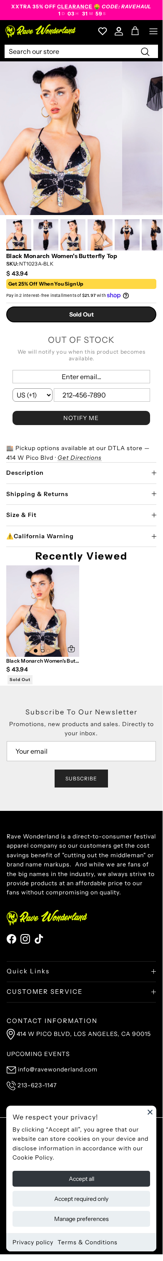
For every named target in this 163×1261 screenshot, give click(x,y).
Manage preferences (81, 1219)
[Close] (150, 1112)
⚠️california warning (40, 536)
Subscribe (81, 778)
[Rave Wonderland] (40, 31)
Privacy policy (33, 1242)
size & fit (21, 515)
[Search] (145, 51)
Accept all (81, 1179)
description (25, 472)
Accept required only (81, 1199)
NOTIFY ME (81, 418)
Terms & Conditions (88, 1242)
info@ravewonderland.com (58, 1069)
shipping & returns (37, 494)
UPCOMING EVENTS (38, 1054)
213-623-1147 (37, 1085)
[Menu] (153, 31)
